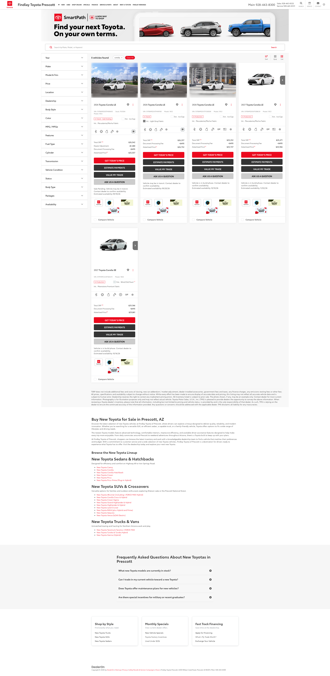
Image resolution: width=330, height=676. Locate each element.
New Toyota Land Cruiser (107, 507)
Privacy (124, 670)
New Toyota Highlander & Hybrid (111, 505)
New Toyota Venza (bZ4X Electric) (111, 515)
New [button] (63, 5)
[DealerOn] (98, 666)
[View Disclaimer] (117, 131)
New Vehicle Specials (154, 632)
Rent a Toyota (125, 5)
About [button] (115, 5)
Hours (158, 670)
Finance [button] (95, 5)
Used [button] (68, 5)
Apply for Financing (203, 632)
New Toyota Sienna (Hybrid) (109, 535)
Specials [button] (86, 5)
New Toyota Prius (104, 477)
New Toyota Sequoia (105, 512)
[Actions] (133, 104)
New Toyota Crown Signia (108, 500)
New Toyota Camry (105, 467)
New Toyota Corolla (105, 470)
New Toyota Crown (105, 475)
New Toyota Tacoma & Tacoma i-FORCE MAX (116, 530)
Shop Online (77, 5)
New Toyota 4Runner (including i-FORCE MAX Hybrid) (120, 494)
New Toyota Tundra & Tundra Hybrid (112, 532)
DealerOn (110, 670)
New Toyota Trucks (103, 632)
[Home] (58, 4)
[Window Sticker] (133, 131)
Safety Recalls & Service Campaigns (141, 670)
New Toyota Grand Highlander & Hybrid (114, 502)
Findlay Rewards (139, 5)
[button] (135, 80)
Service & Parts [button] (105, 5)
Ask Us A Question (114, 181)
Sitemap (118, 670)
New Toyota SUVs (102, 637)
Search (274, 47)
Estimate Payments (114, 167)
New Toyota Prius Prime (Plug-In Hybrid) (114, 480)
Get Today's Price (114, 160)
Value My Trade (114, 174)
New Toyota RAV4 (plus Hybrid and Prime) (115, 510)
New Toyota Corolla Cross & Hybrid (112, 497)
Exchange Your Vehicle (205, 641)
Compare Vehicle (106, 219)
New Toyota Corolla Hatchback (110, 472)
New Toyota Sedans (103, 641)
